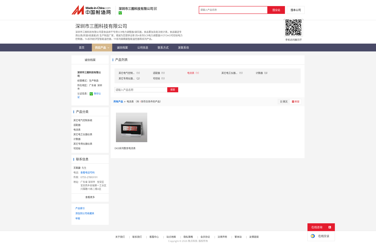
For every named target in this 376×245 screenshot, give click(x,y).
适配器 (76, 125)
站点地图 (171, 237)
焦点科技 (192, 241)
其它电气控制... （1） (130, 73)
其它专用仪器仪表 (82, 143)
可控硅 (76, 148)
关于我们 (120, 237)
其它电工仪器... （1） (232, 73)
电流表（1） (193, 73)
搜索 (172, 89)
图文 (285, 101)
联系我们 (137, 237)
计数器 (76, 139)
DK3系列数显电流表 (125, 148)
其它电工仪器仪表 (82, 134)
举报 (77, 218)
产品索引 (80, 208)
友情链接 (254, 237)
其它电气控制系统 (82, 120)
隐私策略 (188, 237)
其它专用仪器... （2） (130, 78)
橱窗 (297, 101)
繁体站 (238, 237)
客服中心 (154, 237)
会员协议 (205, 237)
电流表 (76, 129)
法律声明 (222, 237)
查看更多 (90, 197)
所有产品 (119, 101)
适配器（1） (159, 73)
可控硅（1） (159, 78)
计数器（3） (262, 73)
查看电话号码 (87, 172)
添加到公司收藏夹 (84, 213)
